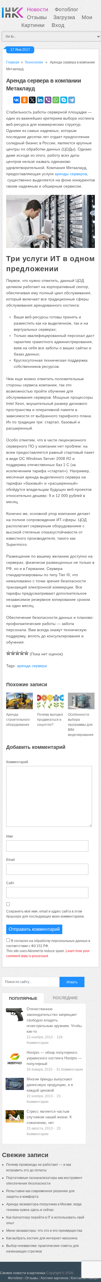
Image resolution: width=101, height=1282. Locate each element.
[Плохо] (13, 653)
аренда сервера (32, 665)
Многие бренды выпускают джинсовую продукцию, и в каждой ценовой (50, 1084)
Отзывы (37, 17)
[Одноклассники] (24, 100)
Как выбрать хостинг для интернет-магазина (41, 1238)
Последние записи (65, 999)
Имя (9, 836)
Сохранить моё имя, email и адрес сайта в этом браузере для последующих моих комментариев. (45, 913)
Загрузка (64, 17)
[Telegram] (71, 100)
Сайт (10, 883)
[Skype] (63, 100)
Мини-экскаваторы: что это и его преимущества (44, 1231)
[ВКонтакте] (16, 100)
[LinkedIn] (40, 100)
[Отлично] (26, 653)
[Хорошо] (22, 653)
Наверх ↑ (94, 1278)
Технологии (34, 62)
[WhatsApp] (55, 100)
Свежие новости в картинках (22, 1273)
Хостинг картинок (54, 1278)
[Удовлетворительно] (17, 653)
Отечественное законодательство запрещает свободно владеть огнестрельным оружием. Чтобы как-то (54, 1020)
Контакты (78, 1278)
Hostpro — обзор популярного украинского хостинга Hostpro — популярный (54, 1058)
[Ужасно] (8, 653)
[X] (32, 100)
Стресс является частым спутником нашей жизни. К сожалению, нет (49, 1117)
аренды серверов (71, 174)
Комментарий (17, 762)
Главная (12, 62)
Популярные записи (23, 999)
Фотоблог (66, 9)
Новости (37, 9)
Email (10, 860)
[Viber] (48, 100)
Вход (58, 25)
